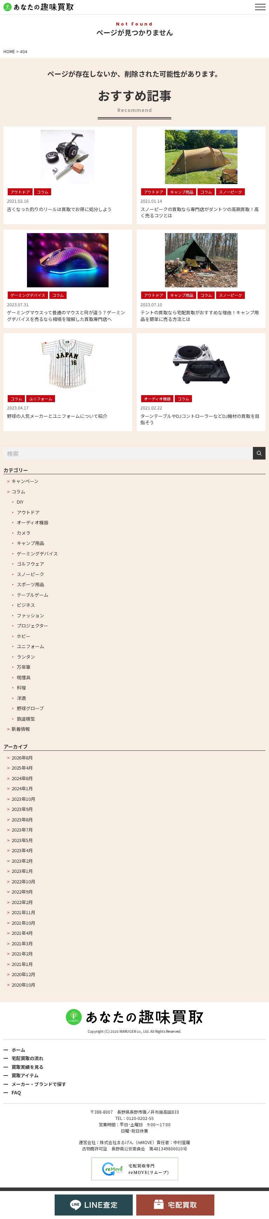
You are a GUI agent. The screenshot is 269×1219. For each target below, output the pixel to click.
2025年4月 (22, 767)
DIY (20, 501)
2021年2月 (22, 953)
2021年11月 (23, 912)
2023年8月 (22, 819)
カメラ (23, 533)
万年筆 (23, 667)
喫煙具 (23, 677)
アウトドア (28, 512)
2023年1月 (22, 871)
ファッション (30, 615)
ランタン (26, 656)
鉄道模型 (26, 718)
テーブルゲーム (32, 594)
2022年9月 (22, 891)
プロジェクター (32, 625)
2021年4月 (22, 933)
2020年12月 (23, 974)
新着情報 (21, 729)
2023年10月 (23, 799)
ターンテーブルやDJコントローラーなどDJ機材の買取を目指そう (200, 419)
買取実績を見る (27, 1067)
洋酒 (21, 698)
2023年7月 (22, 829)
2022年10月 (23, 881)
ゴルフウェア (30, 563)
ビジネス (26, 605)
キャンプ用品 (30, 543)
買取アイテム (25, 1075)
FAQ (16, 1092)
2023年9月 (22, 809)
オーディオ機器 (32, 522)
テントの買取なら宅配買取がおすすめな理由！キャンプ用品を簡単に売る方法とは (199, 315)
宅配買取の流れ (27, 1058)
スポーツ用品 (30, 584)
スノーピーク (30, 574)
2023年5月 (22, 840)
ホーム (18, 1049)
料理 (21, 687)
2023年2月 (22, 860)
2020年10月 (23, 984)
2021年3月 (22, 943)
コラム (18, 491)
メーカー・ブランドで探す (39, 1084)
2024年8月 (22, 778)
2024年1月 (22, 788)
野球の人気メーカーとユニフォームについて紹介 (57, 416)
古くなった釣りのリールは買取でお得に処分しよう (59, 209)
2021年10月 (23, 922)
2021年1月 (22, 964)
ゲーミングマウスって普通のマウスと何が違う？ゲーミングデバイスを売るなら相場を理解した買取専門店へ (66, 315)
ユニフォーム (30, 646)
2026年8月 (22, 757)
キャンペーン (25, 481)
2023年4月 (22, 850)
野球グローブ (30, 708)
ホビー (23, 636)
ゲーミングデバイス (37, 553)
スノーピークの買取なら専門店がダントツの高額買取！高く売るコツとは (199, 212)
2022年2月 (22, 902)
